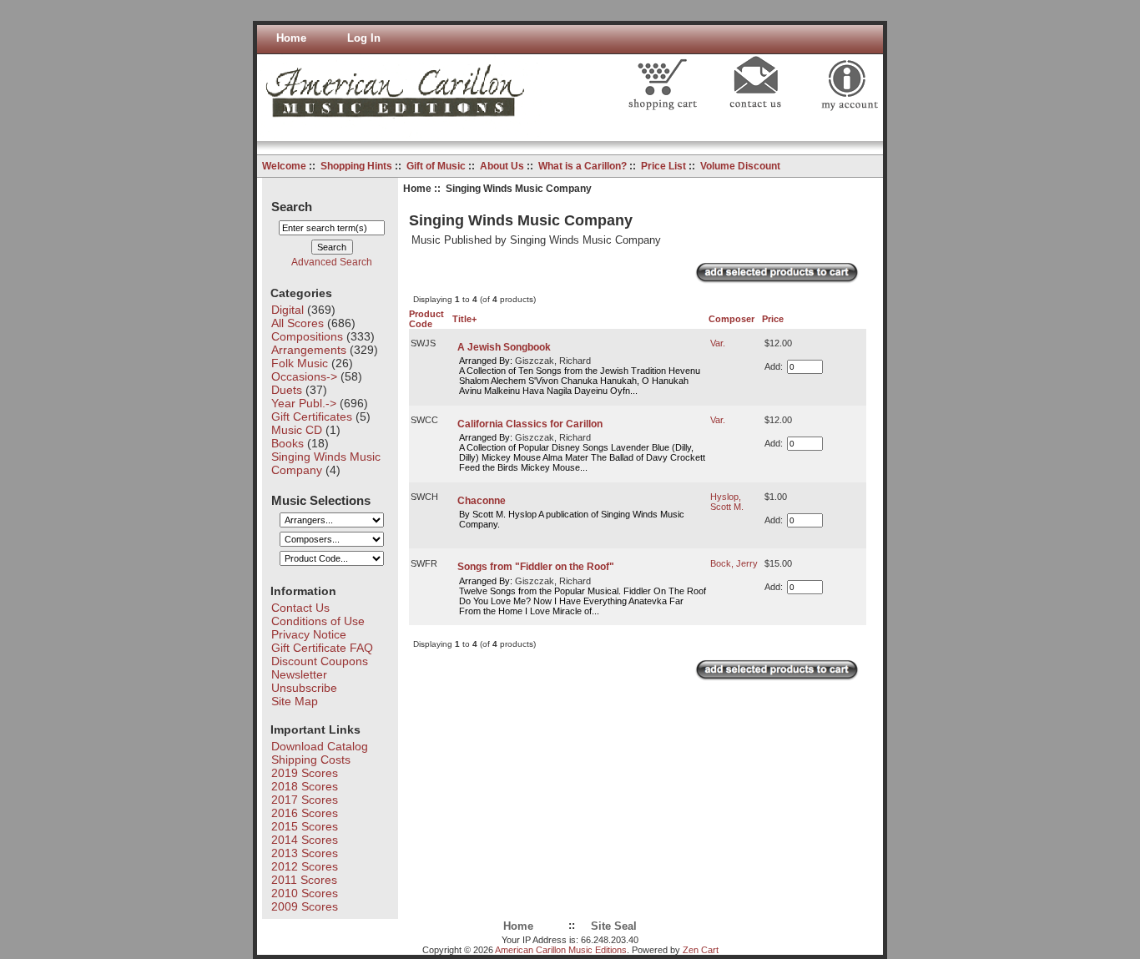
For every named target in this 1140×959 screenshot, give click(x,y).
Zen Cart (701, 950)
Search (291, 206)
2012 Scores (304, 866)
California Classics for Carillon (530, 424)
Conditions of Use (318, 621)
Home (291, 38)
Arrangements (308, 349)
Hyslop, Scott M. (727, 502)
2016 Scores (304, 813)
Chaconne (481, 501)
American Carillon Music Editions (561, 950)
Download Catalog (319, 746)
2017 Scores (304, 799)
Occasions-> (304, 376)
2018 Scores (304, 786)
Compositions (307, 336)
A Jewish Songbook (504, 347)
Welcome (284, 166)
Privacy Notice (308, 634)
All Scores (297, 323)
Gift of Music (436, 166)
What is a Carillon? (582, 166)
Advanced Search (331, 262)
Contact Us (300, 607)
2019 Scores (304, 773)
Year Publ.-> (303, 403)
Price (773, 319)
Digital (287, 309)
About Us (502, 166)
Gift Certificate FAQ (322, 647)
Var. (717, 343)
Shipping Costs (311, 759)
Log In (364, 38)
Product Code (426, 319)
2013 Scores (304, 853)
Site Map (294, 701)
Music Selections (321, 499)
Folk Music (299, 363)
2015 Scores (304, 826)
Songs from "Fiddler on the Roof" (535, 567)
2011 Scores (304, 879)
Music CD (296, 430)
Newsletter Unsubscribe (304, 681)
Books (287, 443)
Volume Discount (740, 166)
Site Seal (614, 926)
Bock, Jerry (734, 563)
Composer (731, 319)
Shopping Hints (356, 166)
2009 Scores (304, 906)
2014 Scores (304, 839)
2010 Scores (304, 893)
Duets (286, 389)
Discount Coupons (319, 661)
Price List (663, 166)
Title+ (464, 319)
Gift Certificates (311, 416)
